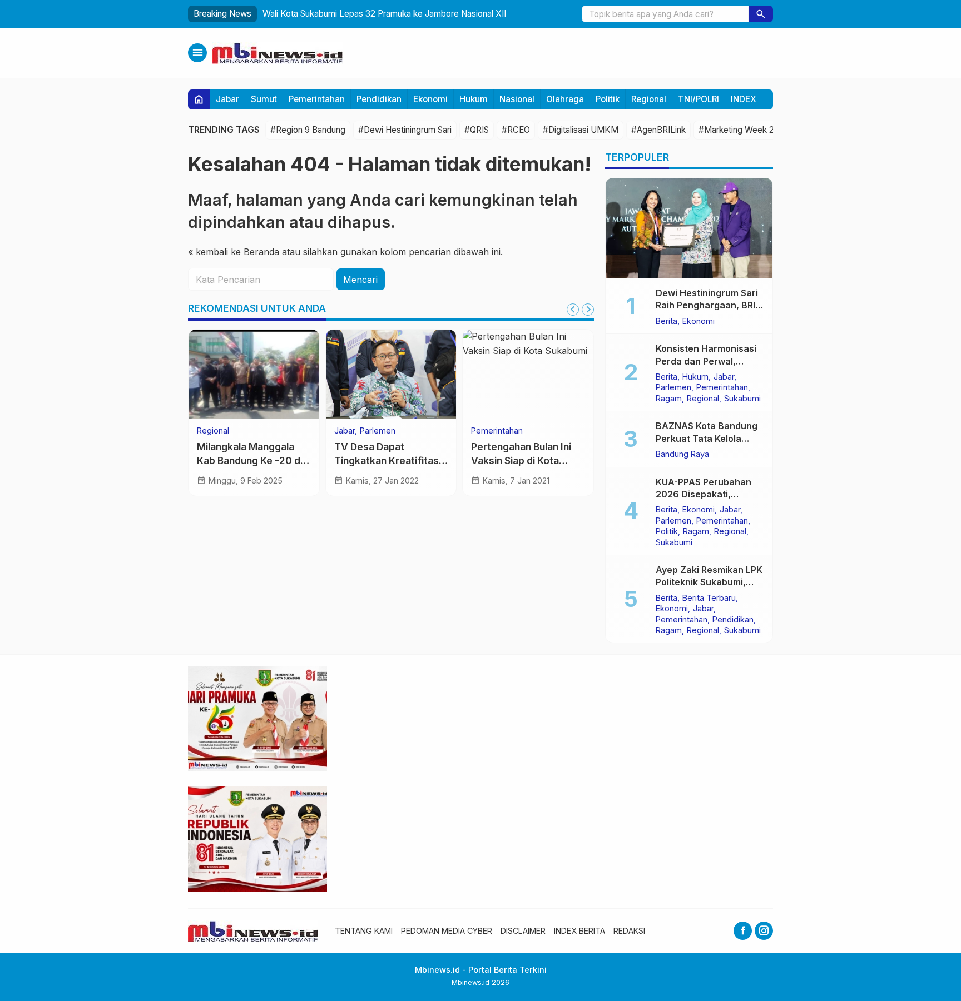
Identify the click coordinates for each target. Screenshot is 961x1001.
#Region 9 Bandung (307, 129)
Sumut (264, 99)
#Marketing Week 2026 (744, 129)
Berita (666, 321)
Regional (648, 99)
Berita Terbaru (709, 597)
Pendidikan (379, 99)
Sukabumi (742, 398)
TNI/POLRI (698, 99)
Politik (608, 99)
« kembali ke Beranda (233, 251)
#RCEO (516, 129)
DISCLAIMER (523, 930)
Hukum (473, 99)
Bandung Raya (682, 453)
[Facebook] (743, 931)
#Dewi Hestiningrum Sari (405, 129)
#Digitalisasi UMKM (580, 129)
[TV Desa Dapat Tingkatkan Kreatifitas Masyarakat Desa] (391, 374)
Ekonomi (430, 99)
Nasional (516, 99)
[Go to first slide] (588, 309)
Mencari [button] (360, 279)
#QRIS (476, 129)
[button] (761, 14)
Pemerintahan (317, 99)
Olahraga (565, 99)
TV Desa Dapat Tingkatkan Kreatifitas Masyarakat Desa (386, 460)
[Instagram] (764, 931)
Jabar (227, 99)
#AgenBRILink (658, 129)
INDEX (743, 99)
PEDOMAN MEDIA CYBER (446, 930)
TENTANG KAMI (364, 930)
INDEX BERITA (579, 930)
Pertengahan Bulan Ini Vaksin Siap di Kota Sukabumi (521, 460)
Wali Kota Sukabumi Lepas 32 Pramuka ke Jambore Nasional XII (384, 13)
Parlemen (377, 431)
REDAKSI (629, 930)
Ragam (669, 398)
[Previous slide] (573, 309)
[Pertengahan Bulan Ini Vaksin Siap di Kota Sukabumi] (528, 374)
